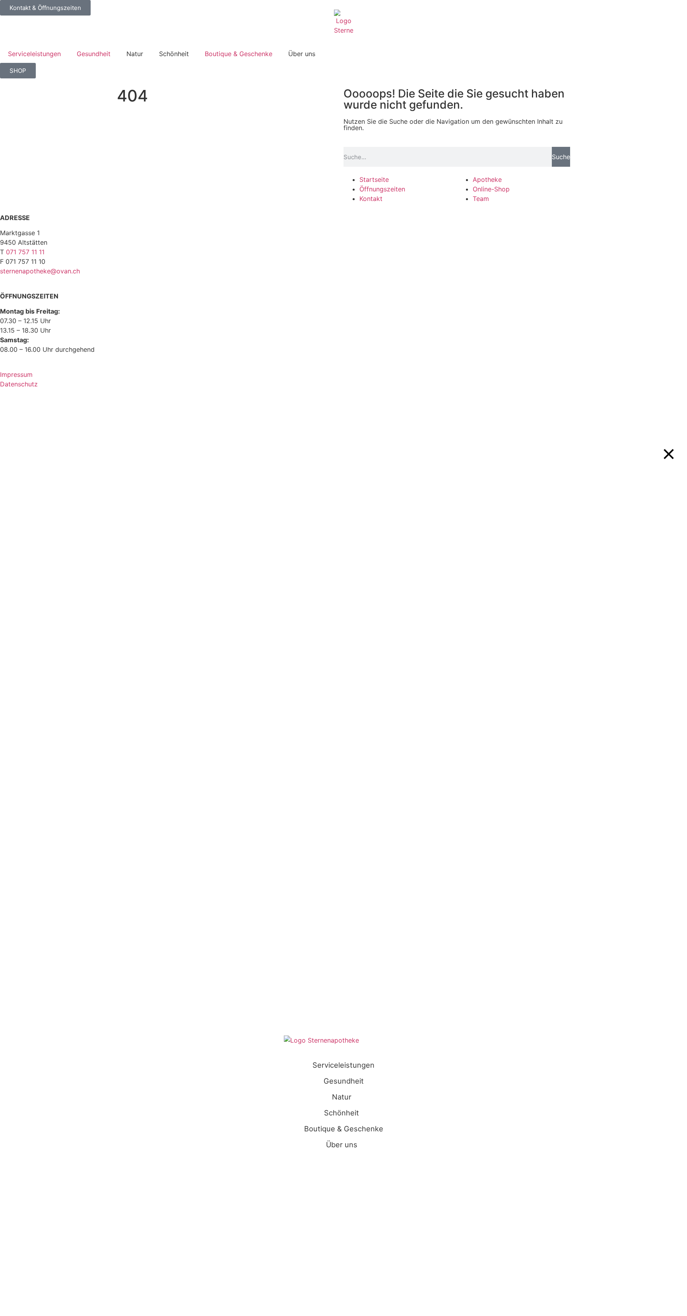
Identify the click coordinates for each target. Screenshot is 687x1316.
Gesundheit (94, 54)
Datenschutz (19, 384)
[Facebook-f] (32, 414)
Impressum (16, 374)
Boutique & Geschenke (238, 54)
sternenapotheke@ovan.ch (40, 271)
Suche (561, 157)
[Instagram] (10, 414)
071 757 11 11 (25, 252)
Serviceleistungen (34, 54)
